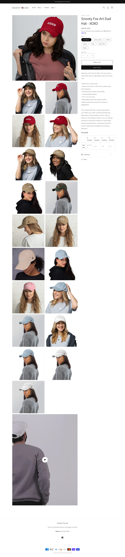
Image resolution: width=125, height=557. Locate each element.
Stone (85, 44)
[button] (104, 8)
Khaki (108, 40)
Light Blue (102, 44)
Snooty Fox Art (60, 552)
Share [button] (85, 159)
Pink (93, 44)
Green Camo (98, 40)
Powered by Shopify (67, 552)
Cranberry (86, 40)
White (85, 48)
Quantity (83, 52)
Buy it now (97, 67)
